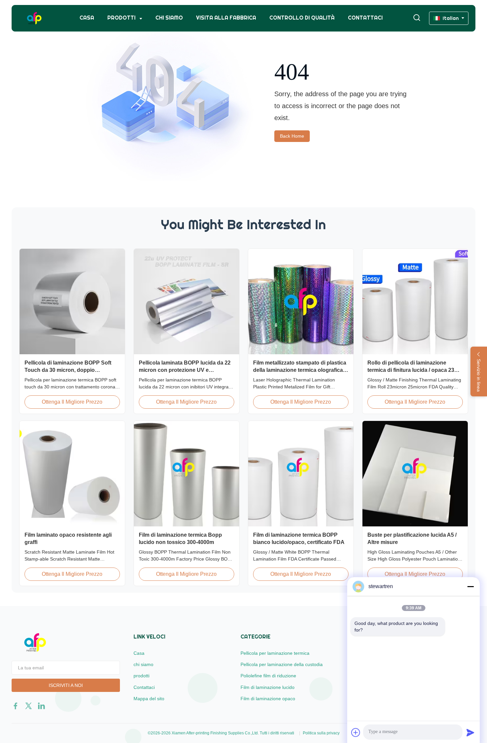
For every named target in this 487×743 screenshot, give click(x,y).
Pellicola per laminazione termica (275, 653)
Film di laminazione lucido (268, 687)
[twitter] (28, 706)
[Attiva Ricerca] (416, 18)
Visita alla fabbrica (226, 17)
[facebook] (16, 706)
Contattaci (365, 17)
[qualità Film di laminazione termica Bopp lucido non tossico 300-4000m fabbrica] (186, 473)
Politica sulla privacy (321, 733)
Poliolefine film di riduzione (268, 675)
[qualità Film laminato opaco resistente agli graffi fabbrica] (72, 473)
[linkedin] (41, 706)
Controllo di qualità (302, 17)
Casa (87, 17)
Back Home (292, 136)
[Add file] (355, 732)
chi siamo (169, 17)
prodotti (141, 675)
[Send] (470, 732)
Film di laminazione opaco (268, 698)
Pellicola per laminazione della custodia (282, 664)
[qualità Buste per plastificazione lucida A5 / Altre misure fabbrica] (415, 473)
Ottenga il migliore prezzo (72, 402)
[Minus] (470, 586)
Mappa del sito (149, 698)
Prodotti (122, 17)
